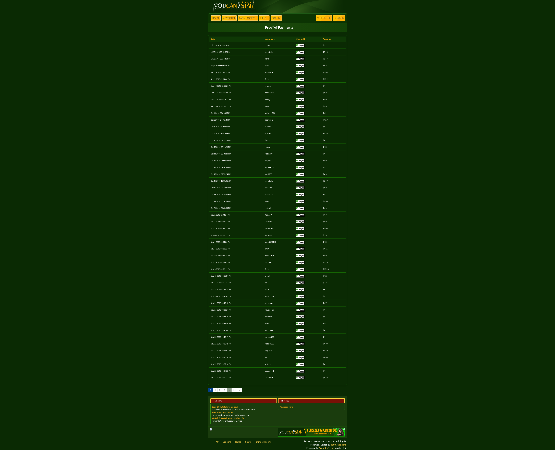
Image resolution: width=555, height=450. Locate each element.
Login (340, 17)
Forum (276, 18)
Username (270, 39)
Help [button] (263, 18)
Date (213, 39)
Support (227, 441)
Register (325, 17)
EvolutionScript (326, 448)
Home (215, 18)
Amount (327, 39)
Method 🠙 (300, 39)
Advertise (229, 18)
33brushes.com (338, 444)
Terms (238, 441)
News (248, 441)
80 (234, 390)
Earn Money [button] (247, 18)
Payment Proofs (263, 441)
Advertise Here (286, 407)
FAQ (217, 441)
